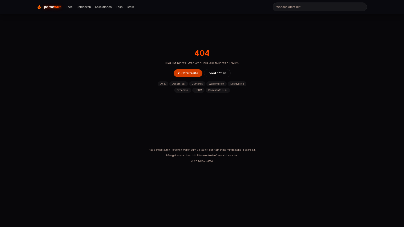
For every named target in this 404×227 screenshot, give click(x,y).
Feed (69, 7)
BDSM (198, 90)
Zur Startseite (188, 73)
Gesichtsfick (216, 84)
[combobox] (320, 7)
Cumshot (197, 84)
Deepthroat (178, 84)
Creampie (183, 90)
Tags (119, 7)
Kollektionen (103, 7)
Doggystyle (237, 84)
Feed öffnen (217, 73)
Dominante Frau (217, 90)
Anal (163, 84)
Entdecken (84, 7)
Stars (130, 7)
